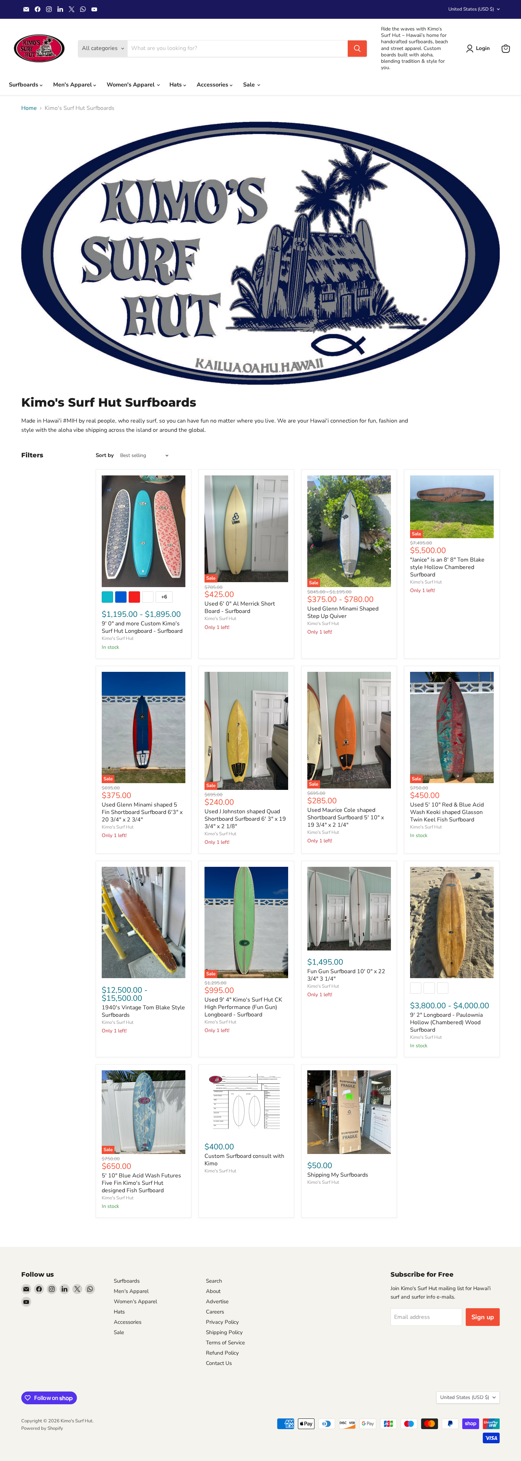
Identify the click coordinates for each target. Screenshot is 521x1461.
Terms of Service (225, 1342)
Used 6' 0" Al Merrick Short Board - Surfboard (240, 607)
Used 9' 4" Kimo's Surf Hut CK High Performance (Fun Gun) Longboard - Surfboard (243, 1007)
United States (471, 9)
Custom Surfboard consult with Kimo (244, 1159)
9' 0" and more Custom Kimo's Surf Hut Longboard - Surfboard (142, 627)
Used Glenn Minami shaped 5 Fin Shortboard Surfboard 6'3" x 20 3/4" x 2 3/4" (142, 812)
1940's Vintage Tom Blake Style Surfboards (143, 1011)
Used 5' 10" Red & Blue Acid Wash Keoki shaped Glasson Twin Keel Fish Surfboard (447, 812)
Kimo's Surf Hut (118, 638)
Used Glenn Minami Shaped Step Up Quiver (343, 612)
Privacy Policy (222, 1322)
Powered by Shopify (42, 1428)
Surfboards (24, 85)
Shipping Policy (224, 1332)
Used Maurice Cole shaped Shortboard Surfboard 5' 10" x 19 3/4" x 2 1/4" (345, 817)
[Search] (357, 48)
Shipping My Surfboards (337, 1175)
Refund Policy (222, 1352)
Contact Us (219, 1363)
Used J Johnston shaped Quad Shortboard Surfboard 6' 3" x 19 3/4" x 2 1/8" (245, 819)
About (213, 1291)
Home (29, 108)
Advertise (217, 1301)
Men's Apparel (73, 85)
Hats (176, 85)
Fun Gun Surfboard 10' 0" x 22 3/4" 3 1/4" (346, 975)
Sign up (482, 1317)
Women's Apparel (131, 85)
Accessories (213, 85)
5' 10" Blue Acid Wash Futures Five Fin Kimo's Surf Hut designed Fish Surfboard (141, 1183)
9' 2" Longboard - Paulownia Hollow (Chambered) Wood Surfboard (446, 1022)
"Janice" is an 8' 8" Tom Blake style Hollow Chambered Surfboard (447, 567)
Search (214, 1280)
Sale (249, 85)
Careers (215, 1311)
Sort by (105, 455)
